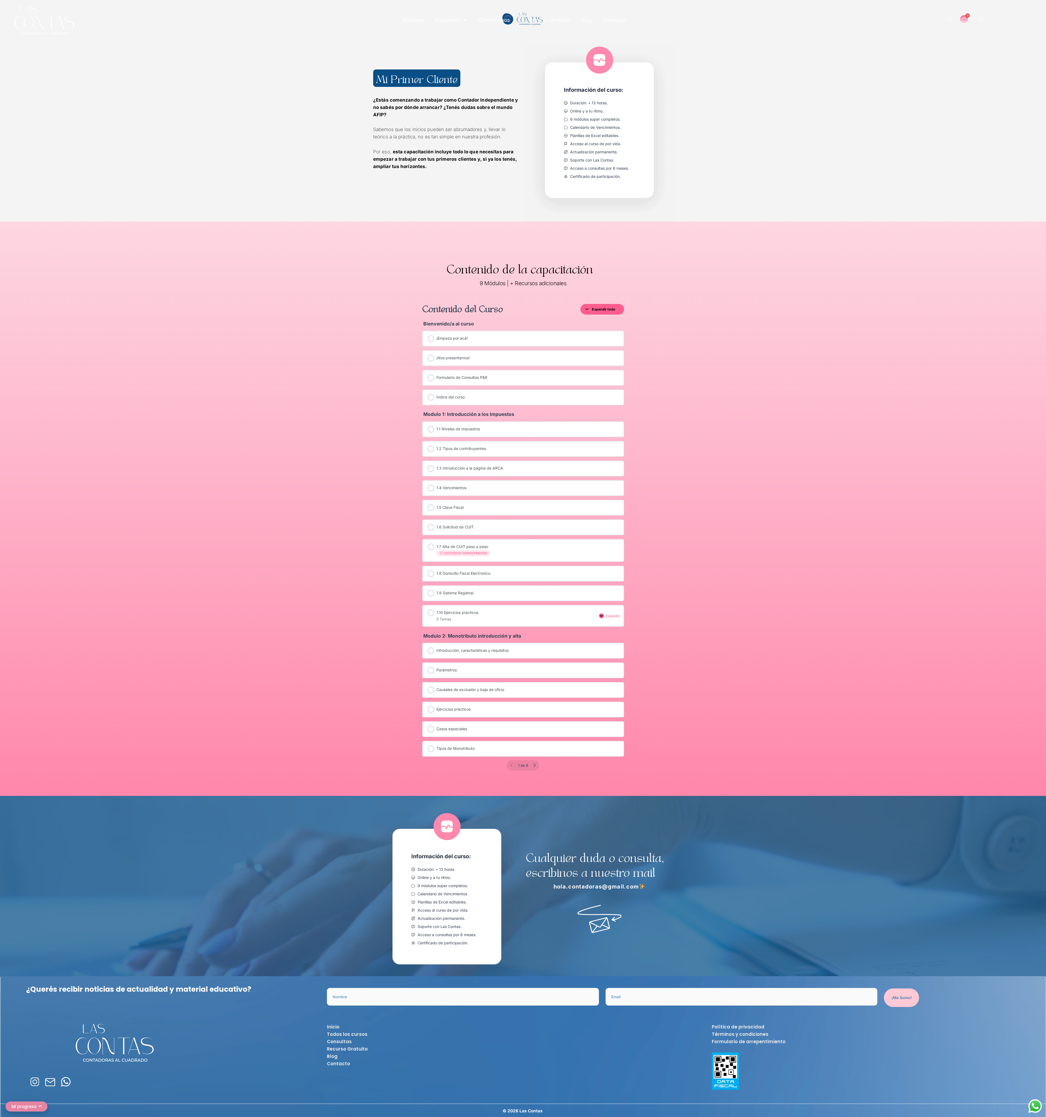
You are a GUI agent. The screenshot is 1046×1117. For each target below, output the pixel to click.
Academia (447, 20)
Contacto (614, 20)
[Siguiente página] (534, 765)
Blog (586, 20)
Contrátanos (494, 20)
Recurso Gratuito (549, 20)
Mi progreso (24, 1106)
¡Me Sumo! (902, 997)
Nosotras (413, 20)
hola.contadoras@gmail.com (596, 886)
